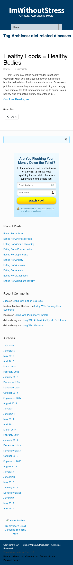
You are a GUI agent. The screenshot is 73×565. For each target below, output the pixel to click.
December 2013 (12, 445)
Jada (6, 300)
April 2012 (8, 508)
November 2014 (12, 387)
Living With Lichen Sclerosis (28, 300)
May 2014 (8, 419)
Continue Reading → (16, 99)
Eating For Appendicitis (15, 254)
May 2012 (8, 503)
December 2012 (12, 492)
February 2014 (11, 434)
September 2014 (12, 398)
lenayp (6, 68)
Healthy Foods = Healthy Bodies (35, 58)
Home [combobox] (16, 26)
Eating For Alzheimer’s (15, 275)
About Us (17, 556)
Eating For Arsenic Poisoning (18, 244)
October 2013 (10, 455)
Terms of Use (47, 556)
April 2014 (8, 424)
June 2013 (9, 476)
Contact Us (31, 556)
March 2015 (9, 366)
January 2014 (10, 440)
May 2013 (8, 482)
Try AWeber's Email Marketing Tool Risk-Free (15, 529)
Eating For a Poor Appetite (17, 249)
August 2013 (10, 466)
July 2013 (8, 471)
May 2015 (8, 356)
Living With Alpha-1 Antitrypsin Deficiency (44, 320)
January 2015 (10, 377)
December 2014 (12, 382)
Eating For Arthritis (13, 233)
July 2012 (8, 498)
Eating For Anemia (13, 270)
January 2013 (10, 487)
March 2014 (9, 429)
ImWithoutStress (36, 10)
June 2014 (9, 413)
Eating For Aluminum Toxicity (19, 280)
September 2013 (12, 461)
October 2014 (10, 392)
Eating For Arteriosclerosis (17, 238)
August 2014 (10, 403)
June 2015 (9, 350)
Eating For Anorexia (14, 265)
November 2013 (12, 450)
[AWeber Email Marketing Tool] (15, 520)
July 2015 (8, 345)
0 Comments (21, 68)
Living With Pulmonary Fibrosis (31, 315)
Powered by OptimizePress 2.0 (18, 551)
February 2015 (11, 371)
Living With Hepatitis (32, 325)
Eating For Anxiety (13, 259)
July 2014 (8, 408)
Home (6, 556)
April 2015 (8, 361)
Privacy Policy (11, 559)
